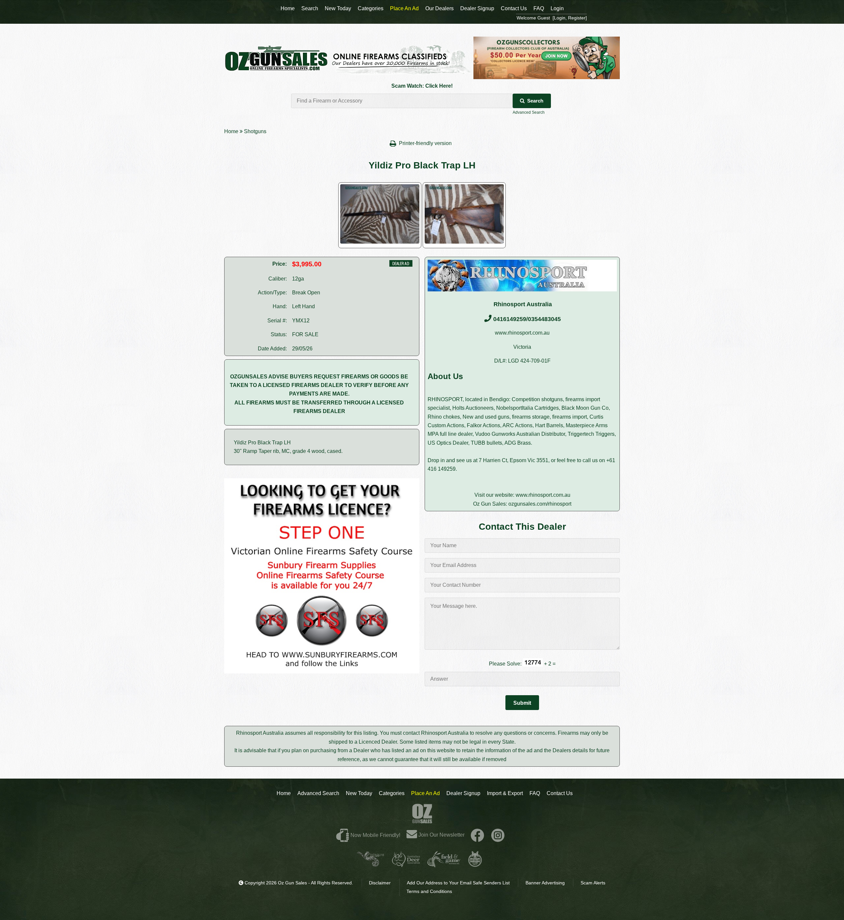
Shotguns (255, 131)
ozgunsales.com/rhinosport (539, 504)
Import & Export (505, 793)
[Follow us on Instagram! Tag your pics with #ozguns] (497, 835)
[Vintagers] (370, 864)
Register (577, 17)
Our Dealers (439, 8)
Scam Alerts (593, 882)
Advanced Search (529, 112)
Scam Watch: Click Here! (422, 86)
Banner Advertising (545, 882)
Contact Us (560, 793)
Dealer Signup (463, 793)
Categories (392, 793)
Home (231, 131)
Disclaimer (380, 882)
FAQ (534, 793)
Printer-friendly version (426, 143)
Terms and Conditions (429, 891)
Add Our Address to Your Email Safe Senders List (458, 882)
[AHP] (475, 864)
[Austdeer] (406, 864)
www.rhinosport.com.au (522, 333)
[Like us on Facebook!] (477, 835)
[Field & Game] (444, 864)
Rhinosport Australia (523, 304)
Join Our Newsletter (441, 835)
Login (557, 8)
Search (535, 101)
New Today (359, 793)
